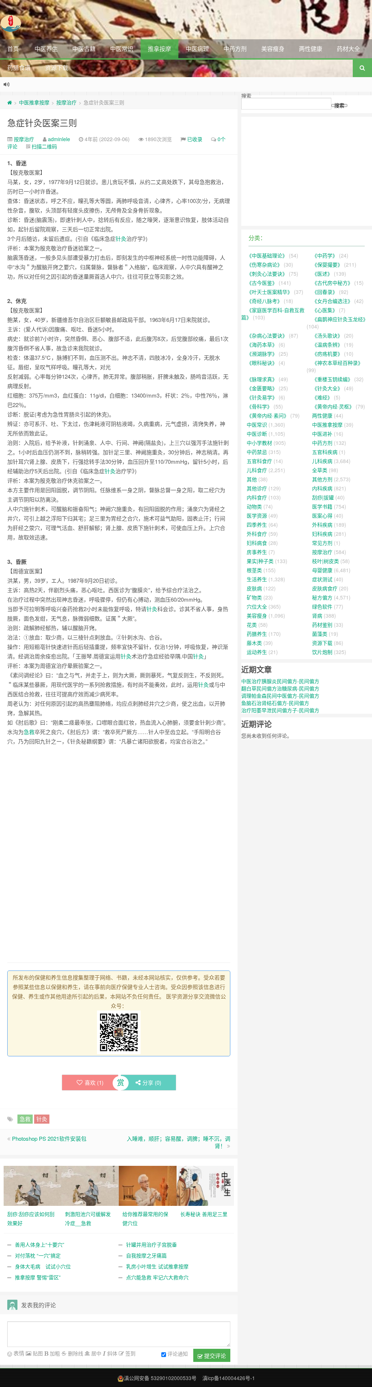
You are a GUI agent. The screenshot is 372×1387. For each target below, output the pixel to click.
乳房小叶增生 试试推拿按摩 (157, 1266)
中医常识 (121, 48)
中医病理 (197, 48)
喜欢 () (94, 1082)
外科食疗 (257, 533)
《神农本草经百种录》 (337, 362)
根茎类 (254, 570)
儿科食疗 (257, 470)
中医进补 (322, 433)
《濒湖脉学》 (262, 353)
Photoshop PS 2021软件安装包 (49, 1138)
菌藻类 (319, 633)
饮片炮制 (322, 651)
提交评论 (214, 1355)
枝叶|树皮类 (325, 561)
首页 (13, 48)
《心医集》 (324, 310)
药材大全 (348, 48)
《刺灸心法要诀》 (267, 273)
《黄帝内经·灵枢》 (333, 406)
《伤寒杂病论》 (264, 264)
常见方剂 (322, 542)
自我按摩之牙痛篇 (146, 1255)
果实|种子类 (260, 561)
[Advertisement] (118, 802)
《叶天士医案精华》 (269, 291)
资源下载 (56, 67)
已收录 (194, 139)
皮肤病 (254, 588)
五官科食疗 (259, 461)
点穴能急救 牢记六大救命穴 (157, 1277)
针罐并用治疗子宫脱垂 (151, 1244)
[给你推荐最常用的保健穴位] (148, 1185)
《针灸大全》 (327, 388)
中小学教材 (259, 442)
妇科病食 (257, 542)
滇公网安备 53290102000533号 (160, 1378)
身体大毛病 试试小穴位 (43, 1266)
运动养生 (257, 651)
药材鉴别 (322, 624)
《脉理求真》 (262, 379)
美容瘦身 (272, 48)
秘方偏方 (322, 597)
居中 (95, 1353)
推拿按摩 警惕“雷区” (38, 1277)
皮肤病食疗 (324, 588)
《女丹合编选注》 (332, 300)
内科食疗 (257, 497)
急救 (29, 732)
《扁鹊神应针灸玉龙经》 (340, 319)
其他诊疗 (257, 488)
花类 (252, 624)
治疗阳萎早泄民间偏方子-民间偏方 (280, 710)
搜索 (246, 95)
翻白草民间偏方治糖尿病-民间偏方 (280, 688)
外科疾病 (322, 524)
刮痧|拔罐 (323, 497)
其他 (252, 479)
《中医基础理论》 (267, 255)
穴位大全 (257, 606)
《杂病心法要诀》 (267, 335)
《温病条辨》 (327, 344)
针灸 (121, 238)
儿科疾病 (322, 461)
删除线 (74, 1353)
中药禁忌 (257, 451)
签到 (130, 1353)
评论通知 (177, 1353)
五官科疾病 (324, 451)
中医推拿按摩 (34, 102)
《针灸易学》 (262, 397)
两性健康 (310, 48)
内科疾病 (322, 488)
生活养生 (257, 579)
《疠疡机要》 (327, 353)
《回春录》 (324, 291)
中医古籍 (84, 48)
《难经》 (322, 397)
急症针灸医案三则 (42, 122)
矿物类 (254, 597)
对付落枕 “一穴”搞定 (38, 1255)
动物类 (254, 506)
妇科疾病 (322, 533)
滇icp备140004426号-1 (228, 1378)
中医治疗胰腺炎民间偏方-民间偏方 (280, 681)
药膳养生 (257, 633)
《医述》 (322, 273)
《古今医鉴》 (262, 282)
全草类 (319, 470)
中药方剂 (235, 48)
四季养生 (257, 524)
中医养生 (46, 48)
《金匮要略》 (262, 388)
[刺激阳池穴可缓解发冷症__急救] (90, 1185)
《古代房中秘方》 (332, 282)
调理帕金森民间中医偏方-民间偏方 (280, 695)
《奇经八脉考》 (264, 300)
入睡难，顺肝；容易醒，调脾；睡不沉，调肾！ (178, 1142)
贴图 (37, 1353)
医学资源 (257, 515)
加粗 (54, 1353)
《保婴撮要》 (327, 264)
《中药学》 (324, 255)
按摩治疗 (66, 102)
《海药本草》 (262, 344)
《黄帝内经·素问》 (268, 415)
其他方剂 (322, 479)
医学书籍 (322, 506)
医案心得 (322, 515)
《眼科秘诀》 (262, 362)
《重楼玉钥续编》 (332, 379)
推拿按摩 (159, 48)
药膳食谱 (19, 67)
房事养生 (257, 551)
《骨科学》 (259, 406)
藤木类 (254, 642)
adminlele (59, 139)
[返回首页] (9, 102)
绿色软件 (322, 606)
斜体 (111, 1353)
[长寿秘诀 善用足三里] (205, 1185)
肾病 (317, 615)
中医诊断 (257, 433)
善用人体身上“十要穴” (39, 1244)
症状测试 (322, 579)
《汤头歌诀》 (327, 335)
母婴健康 (322, 570)
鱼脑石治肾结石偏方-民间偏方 (275, 702)
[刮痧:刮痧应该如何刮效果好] (32, 1185)
